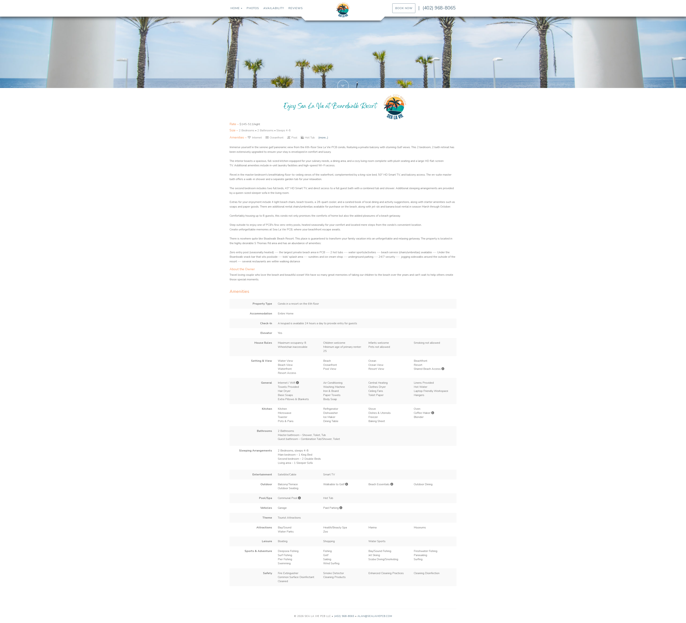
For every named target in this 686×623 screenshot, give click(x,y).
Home (235, 8)
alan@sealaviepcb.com (374, 616)
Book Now (403, 8)
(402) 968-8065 (439, 8)
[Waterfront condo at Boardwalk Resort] (343, 10)
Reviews (295, 8)
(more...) (323, 138)
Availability (273, 8)
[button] (343, 73)
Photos (253, 8)
